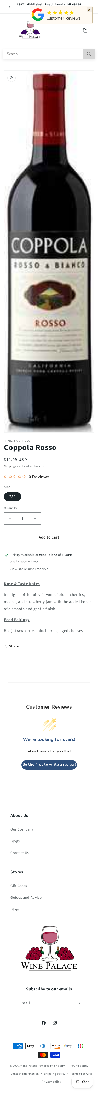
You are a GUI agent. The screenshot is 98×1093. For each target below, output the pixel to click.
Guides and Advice (26, 897)
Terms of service (81, 1074)
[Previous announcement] (9, 7)
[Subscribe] (78, 1003)
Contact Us (19, 853)
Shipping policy (55, 1074)
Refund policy (79, 1066)
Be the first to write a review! (49, 764)
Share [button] (14, 646)
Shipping (9, 466)
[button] (10, 30)
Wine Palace (28, 1066)
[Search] (89, 54)
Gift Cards (18, 886)
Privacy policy (51, 1082)
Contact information (25, 1074)
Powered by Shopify (51, 1066)
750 (12, 496)
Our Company (22, 829)
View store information (29, 569)
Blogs (15, 841)
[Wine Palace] (37, 21)
